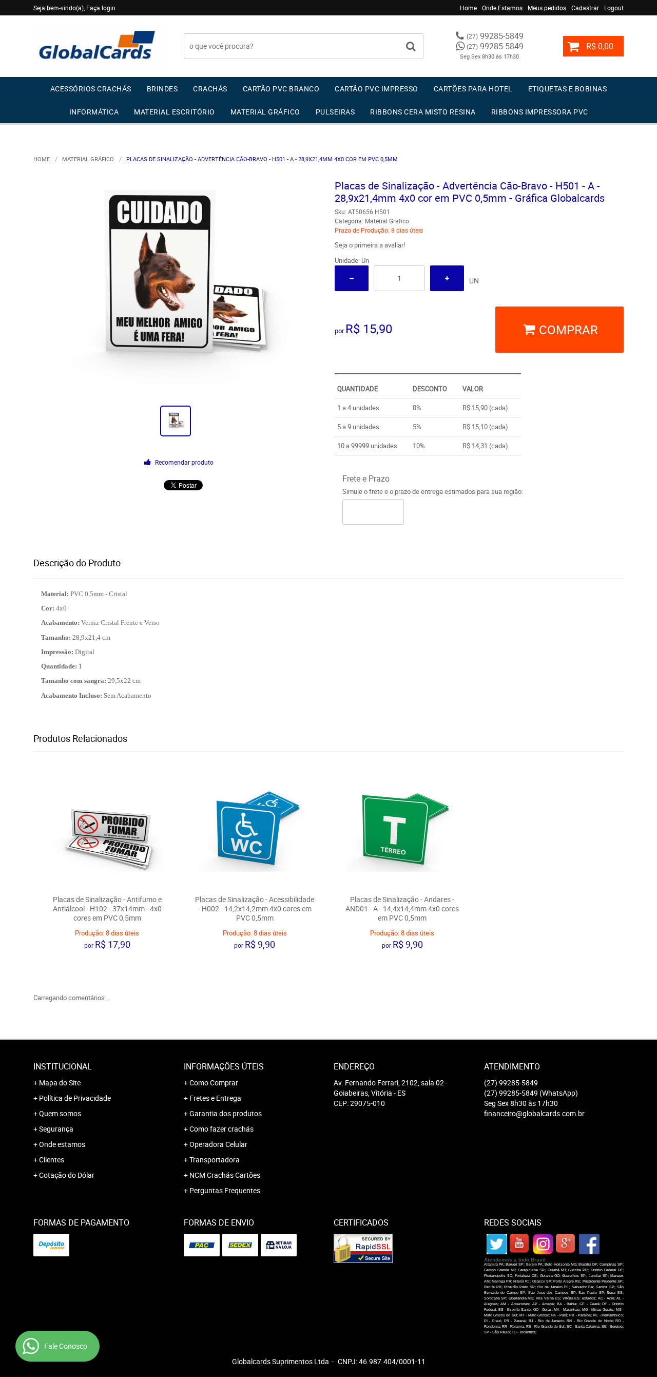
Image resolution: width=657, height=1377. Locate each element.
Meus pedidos (547, 8)
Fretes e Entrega (215, 1098)
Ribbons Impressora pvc (539, 112)
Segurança (56, 1129)
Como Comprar (213, 1082)
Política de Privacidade (75, 1098)
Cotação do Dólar (66, 1175)
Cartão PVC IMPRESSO (376, 88)
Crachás (210, 88)
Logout (614, 8)
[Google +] (566, 1244)
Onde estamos (62, 1144)
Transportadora (214, 1159)
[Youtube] (520, 1244)
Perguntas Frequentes (224, 1190)
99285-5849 (495, 36)
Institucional (62, 1066)
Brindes (162, 88)
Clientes (51, 1159)
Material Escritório (174, 112)
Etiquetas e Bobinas (567, 88)
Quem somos (60, 1113)
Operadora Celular (218, 1144)
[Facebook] (589, 1244)
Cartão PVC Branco (281, 88)
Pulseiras (335, 112)
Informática (94, 112)
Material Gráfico (265, 112)
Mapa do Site (60, 1082)
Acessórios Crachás (90, 88)
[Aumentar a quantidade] (447, 278)
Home (468, 8)
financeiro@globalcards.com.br (534, 1113)
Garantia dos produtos (225, 1113)
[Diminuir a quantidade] (352, 278)
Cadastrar (585, 8)
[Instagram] (543, 1244)
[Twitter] (497, 1244)
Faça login (100, 8)
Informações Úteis (224, 1066)
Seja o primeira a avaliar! (370, 245)
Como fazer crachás (221, 1129)
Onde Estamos (502, 8)
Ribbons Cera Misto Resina (423, 112)
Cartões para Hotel (473, 88)
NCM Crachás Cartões (224, 1175)
